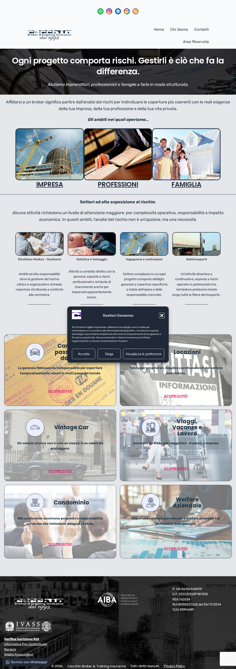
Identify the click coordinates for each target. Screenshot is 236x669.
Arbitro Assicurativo (18, 655)
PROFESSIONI (118, 184)
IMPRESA (49, 184)
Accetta (83, 354)
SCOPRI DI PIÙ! (60, 391)
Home (159, 29)
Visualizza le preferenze (144, 354)
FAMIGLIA (186, 184)
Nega (109, 354)
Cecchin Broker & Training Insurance (97, 666)
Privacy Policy (174, 666)
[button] (161, 315)
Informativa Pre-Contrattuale (25, 644)
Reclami (10, 649)
